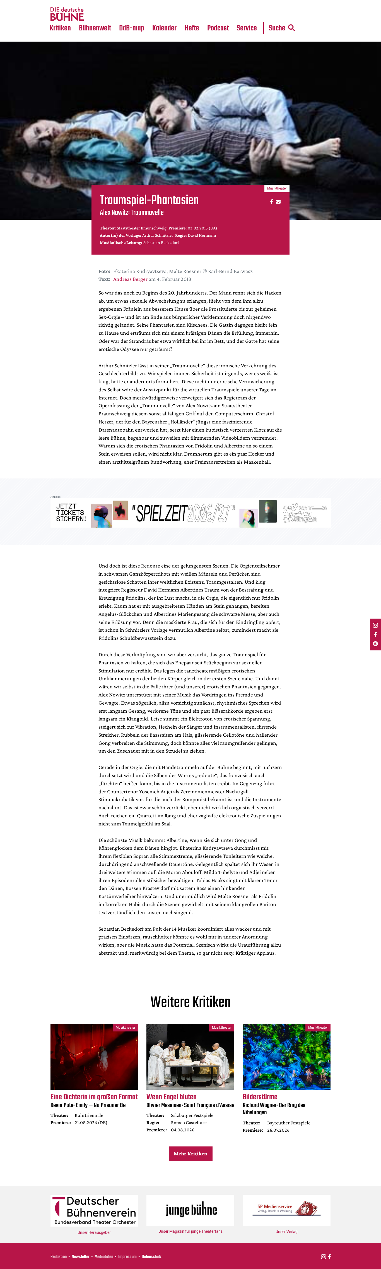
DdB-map (131, 28)
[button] (270, 201)
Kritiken (60, 28)
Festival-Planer (171, 14)
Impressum (127, 1257)
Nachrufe (91, 3)
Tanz (57, 3)
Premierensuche (172, 3)
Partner (247, 3)
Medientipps (94, 14)
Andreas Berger (130, 279)
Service (247, 28)
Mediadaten (251, 14)
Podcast (218, 28)
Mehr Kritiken (190, 1153)
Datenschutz (151, 1257)
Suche (277, 28)
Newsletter (81, 1257)
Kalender (164, 28)
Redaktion (58, 1257)
